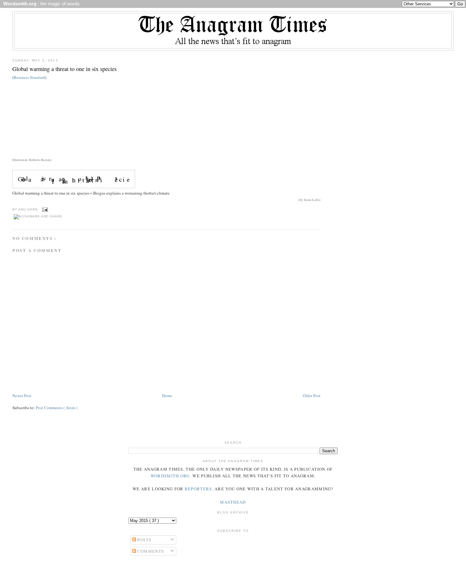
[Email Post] (44, 209)
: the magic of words (40, 3)
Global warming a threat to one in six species (64, 69)
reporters (198, 489)
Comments (150, 551)
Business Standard (29, 77)
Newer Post (21, 395)
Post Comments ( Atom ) (56, 407)
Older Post (311, 395)
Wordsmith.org (170, 476)
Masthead (233, 502)
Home (167, 395)
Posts (144, 540)
